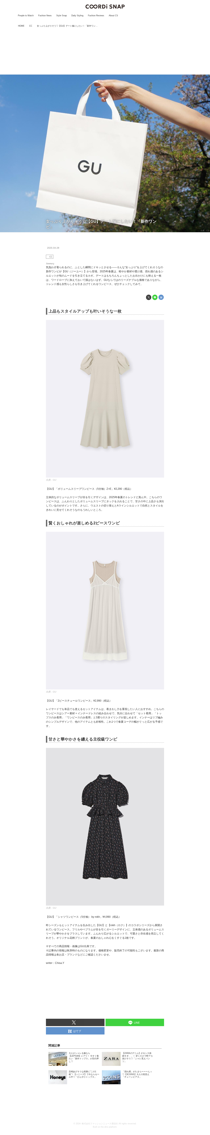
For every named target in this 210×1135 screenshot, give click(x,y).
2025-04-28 (53, 248)
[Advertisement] (105, 51)
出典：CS (204, 230)
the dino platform (109, 1127)
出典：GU (51, 480)
